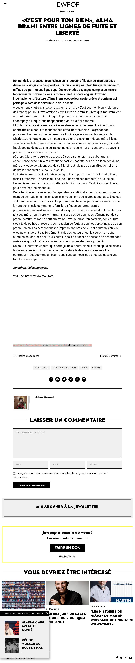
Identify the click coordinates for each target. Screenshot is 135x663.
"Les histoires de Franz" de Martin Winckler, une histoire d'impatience (111, 617)
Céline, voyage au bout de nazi (33, 644)
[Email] (84, 379)
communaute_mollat (57, 345)
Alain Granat (44, 397)
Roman (96, 367)
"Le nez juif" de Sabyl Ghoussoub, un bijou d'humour (66, 617)
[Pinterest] (70, 379)
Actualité (88, 345)
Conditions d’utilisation (20, 658)
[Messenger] (57, 379)
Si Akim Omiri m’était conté (33, 626)
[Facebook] (51, 379)
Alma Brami (41, 367)
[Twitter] (64, 379)
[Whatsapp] (77, 379)
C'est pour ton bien (64, 367)
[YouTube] (130, 658)
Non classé (67, 11)
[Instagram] (126, 658)
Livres (84, 367)
